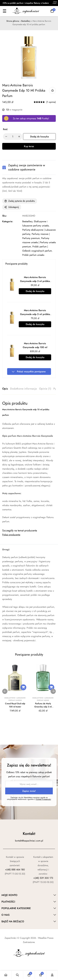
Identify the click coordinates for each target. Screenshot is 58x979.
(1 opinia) (51, 102)
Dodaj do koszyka (35, 291)
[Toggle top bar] (55, 3)
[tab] (5, 388)
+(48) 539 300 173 (43, 878)
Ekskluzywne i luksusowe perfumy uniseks (15, 699)
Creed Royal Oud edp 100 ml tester (15, 705)
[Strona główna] (6, 975)
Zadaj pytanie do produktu (21, 201)
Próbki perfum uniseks (33, 255)
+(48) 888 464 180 (15, 869)
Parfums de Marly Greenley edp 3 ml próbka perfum (43, 706)
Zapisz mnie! (29, 791)
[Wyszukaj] (17, 975)
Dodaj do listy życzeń (52, 90)
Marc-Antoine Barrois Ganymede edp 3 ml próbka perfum (35, 281)
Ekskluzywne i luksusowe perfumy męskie (43, 699)
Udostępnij (13, 207)
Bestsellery (25, 20)
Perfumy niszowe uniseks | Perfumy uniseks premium (39, 242)
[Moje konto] (52, 975)
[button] (23, 687)
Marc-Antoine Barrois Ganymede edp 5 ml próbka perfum (35, 314)
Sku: (4, 215)
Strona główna (12, 20)
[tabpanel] (29, 462)
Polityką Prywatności (43, 799)
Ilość (5, 129)
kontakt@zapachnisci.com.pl (29, 840)
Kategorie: (7, 221)
